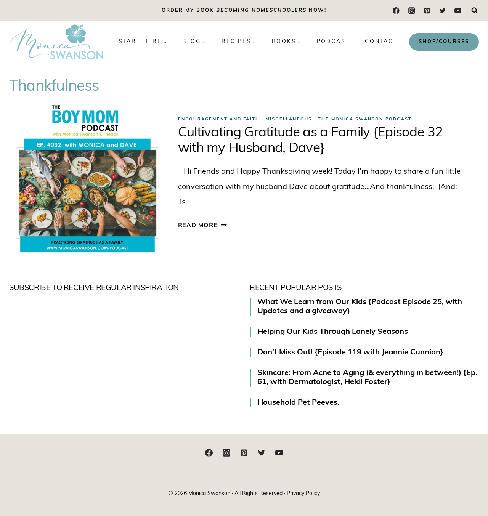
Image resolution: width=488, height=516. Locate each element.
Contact (381, 42)
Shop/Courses (444, 41)
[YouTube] (457, 10)
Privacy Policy (303, 494)
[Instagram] (411, 10)
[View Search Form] (475, 11)
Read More (202, 226)
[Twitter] (442, 10)
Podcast (333, 42)
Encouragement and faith (219, 119)
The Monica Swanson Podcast (365, 119)
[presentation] (87, 181)
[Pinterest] (426, 10)
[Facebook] (396, 10)
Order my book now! (244, 10)
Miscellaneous (289, 119)
